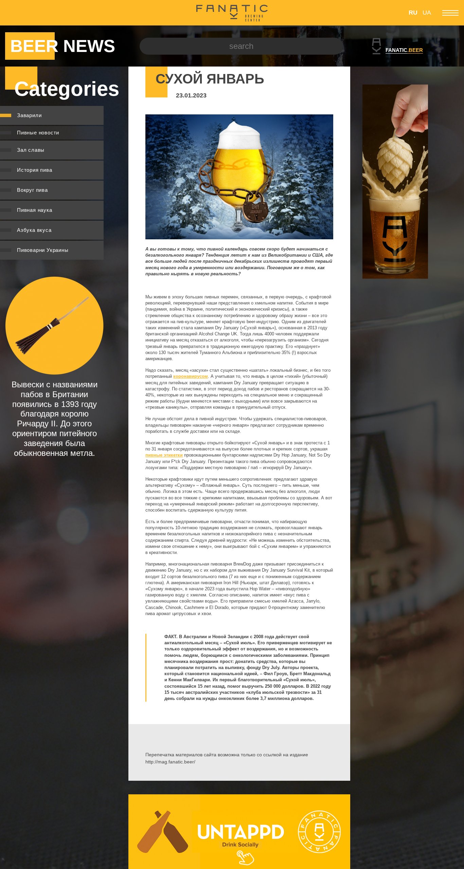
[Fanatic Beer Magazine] (232, 12)
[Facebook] (10, 13)
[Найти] (333, 46)
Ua (427, 12)
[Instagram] (23, 13)
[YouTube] (36, 13)
